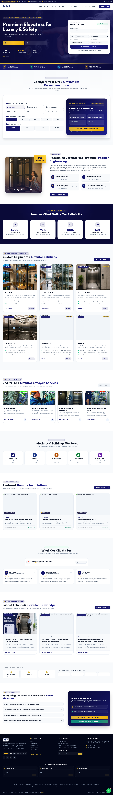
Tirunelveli (61, 782)
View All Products (101, 259)
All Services (104, 385)
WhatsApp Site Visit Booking (90, 721)
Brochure (105, 6)
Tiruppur (45, 782)
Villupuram (96, 784)
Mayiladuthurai (49, 786)
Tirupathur (88, 786)
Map (35, 774)
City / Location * (94, 39)
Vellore (55, 782)
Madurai (30, 782)
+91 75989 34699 (92, 745)
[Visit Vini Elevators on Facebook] (104, 1)
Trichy (35, 782)
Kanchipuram (79, 782)
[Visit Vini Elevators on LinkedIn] (108, 1)
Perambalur (69, 786)
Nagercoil (22, 784)
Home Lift (33, 741)
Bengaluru (36, 787)
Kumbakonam (48, 784)
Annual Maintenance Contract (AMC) (68, 747)
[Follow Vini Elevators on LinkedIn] (11, 757)
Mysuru (43, 787)
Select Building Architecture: (17, 103)
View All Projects (101, 487)
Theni (26, 786)
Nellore (79, 787)
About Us (47, 6)
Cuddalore (36, 784)
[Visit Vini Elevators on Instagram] (106, 1)
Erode (50, 782)
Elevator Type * (94, 34)
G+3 (35, 119)
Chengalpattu (93, 782)
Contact (94, 6)
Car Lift (33, 752)
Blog (81, 6)
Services (64, 6)
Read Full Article (9, 652)
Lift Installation (62, 741)
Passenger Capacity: (14, 124)
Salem (40, 782)
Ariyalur (75, 786)
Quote (32, 308)
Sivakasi (62, 784)
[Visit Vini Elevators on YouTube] (111, 1)
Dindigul (16, 784)
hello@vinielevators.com (94, 747)
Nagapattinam (58, 786)
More (86, 6)
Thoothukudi (55, 784)
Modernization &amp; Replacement (68, 745)
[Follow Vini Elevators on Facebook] (4, 757)
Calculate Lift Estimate (14, 43)
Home (40, 6)
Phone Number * (74, 34)
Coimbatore (24, 782)
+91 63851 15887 (8, 774)
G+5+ (58, 119)
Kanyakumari (29, 784)
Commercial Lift (35, 745)
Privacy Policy (91, 792)
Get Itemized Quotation (89, 46)
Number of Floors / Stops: (16, 116)
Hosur (73, 782)
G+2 (23, 119)
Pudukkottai (76, 784)
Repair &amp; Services (64, 743)
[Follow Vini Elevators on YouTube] (14, 757)
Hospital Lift (34, 750)
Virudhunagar (69, 784)
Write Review (81, 562)
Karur (41, 784)
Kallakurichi (81, 786)
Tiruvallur (86, 782)
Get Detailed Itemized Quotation (87, 128)
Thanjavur (67, 782)
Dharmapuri (89, 784)
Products (55, 6)
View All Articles (101, 607)
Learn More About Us (58, 194)
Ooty (64, 786)
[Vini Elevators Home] (6, 6)
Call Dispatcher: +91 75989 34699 (90, 717)
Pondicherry (95, 786)
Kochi (55, 787)
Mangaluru (50, 787)
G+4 (46, 119)
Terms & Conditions (100, 792)
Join (80, 753)
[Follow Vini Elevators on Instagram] (7, 757)
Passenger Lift (34, 747)
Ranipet (37, 786)
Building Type (74, 39)
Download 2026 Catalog (37, 43)
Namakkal (83, 784)
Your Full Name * (74, 28)
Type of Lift (74, 6)
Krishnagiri (31, 786)
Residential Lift (35, 743)
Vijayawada (86, 787)
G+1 (11, 119)
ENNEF (42, 792)
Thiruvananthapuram (64, 787)
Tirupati (74, 787)
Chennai (18, 782)
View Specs (8, 308)
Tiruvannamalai (19, 786)
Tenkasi (42, 786)
